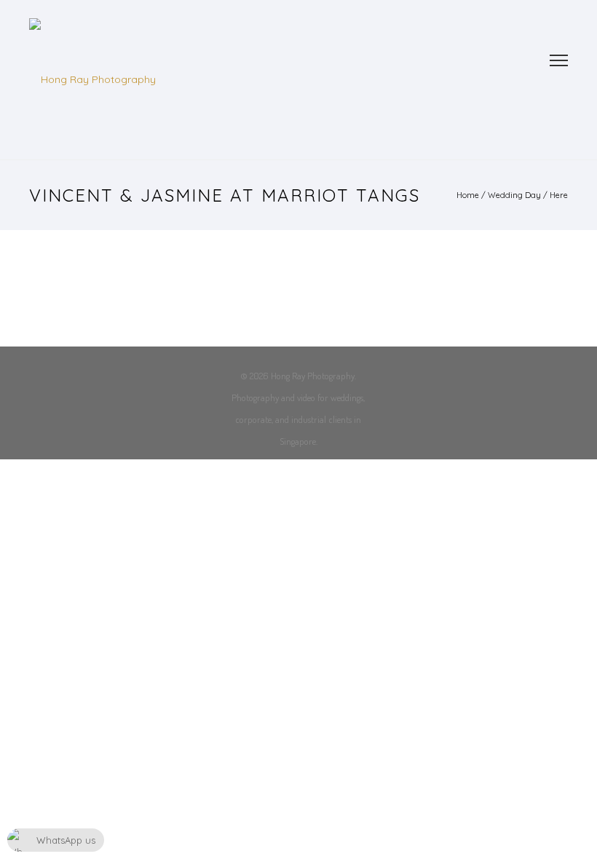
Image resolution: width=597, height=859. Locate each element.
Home (467, 195)
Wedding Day (514, 195)
